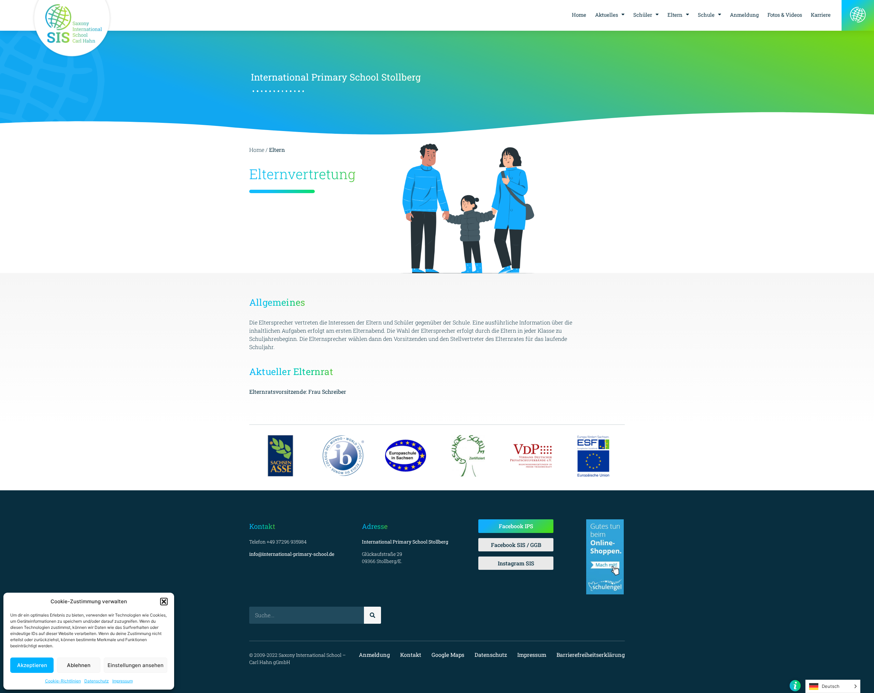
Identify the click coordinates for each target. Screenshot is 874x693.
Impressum (122, 680)
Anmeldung (744, 14)
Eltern (674, 14)
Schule (706, 14)
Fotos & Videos (784, 14)
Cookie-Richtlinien (63, 680)
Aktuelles (606, 14)
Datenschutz (96, 680)
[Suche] (372, 615)
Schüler (642, 14)
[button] (163, 601)
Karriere (821, 14)
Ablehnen (78, 665)
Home (579, 14)
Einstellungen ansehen (136, 665)
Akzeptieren (32, 665)
